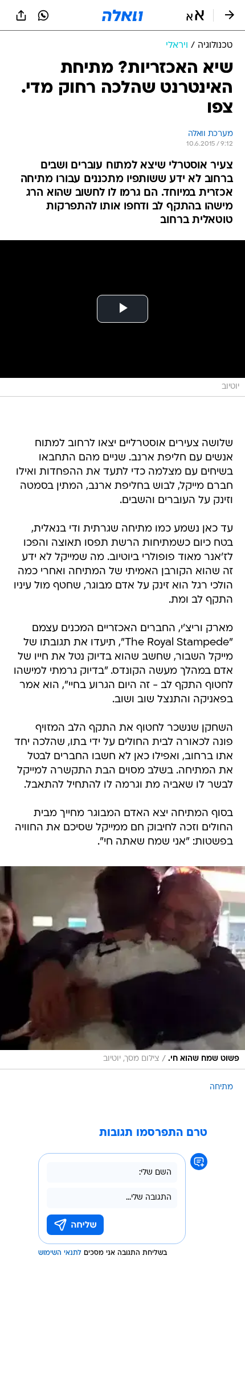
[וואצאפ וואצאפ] (43, 15)
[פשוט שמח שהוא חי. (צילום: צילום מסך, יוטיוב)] (122, 967)
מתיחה (221, 1087)
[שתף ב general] (21, 15)
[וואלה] (122, 15)
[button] (195, 15)
